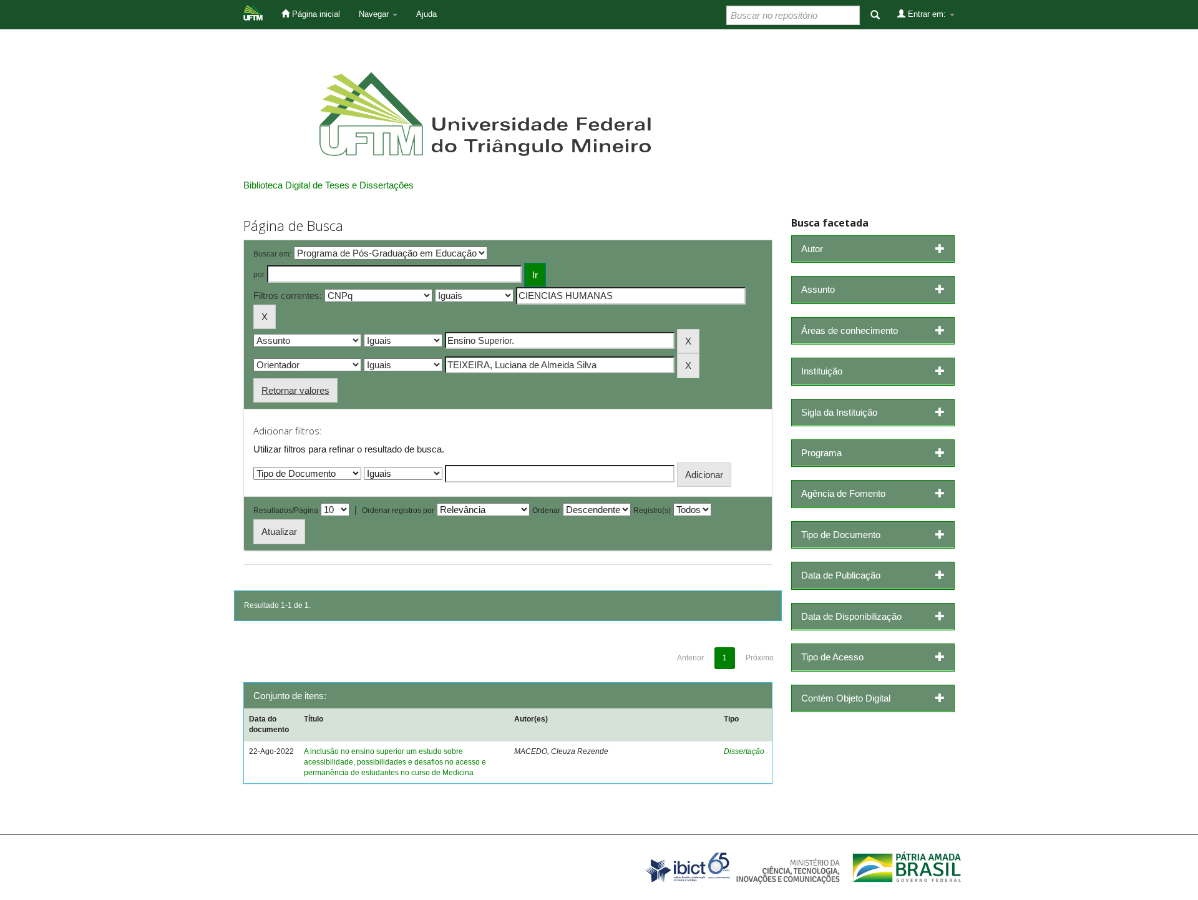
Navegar (375, 14)
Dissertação (744, 751)
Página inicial (315, 14)
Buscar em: (272, 254)
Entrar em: (926, 14)
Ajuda (426, 14)
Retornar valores (295, 390)
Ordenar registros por (398, 510)
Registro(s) (652, 510)
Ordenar (546, 510)
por (259, 274)
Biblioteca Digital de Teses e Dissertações (328, 185)
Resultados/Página (285, 510)
